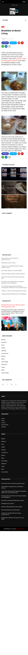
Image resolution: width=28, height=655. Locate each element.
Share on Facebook (5, 43)
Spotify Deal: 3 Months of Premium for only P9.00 (12, 518)
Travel (3, 367)
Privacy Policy (4, 424)
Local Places (4, 353)
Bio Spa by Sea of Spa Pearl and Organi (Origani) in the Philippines (12, 282)
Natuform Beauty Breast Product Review (13, 274)
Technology (4, 362)
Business (4, 342)
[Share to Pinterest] (9, 46)
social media (5, 373)
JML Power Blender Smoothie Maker (11, 270)
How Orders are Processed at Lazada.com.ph (9, 258)
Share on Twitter (14, 43)
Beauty (3, 339)
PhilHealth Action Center (8, 263)
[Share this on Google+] (22, 42)
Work (2, 370)
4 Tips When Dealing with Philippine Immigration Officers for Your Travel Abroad (14, 286)
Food (3, 26)
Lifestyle (3, 350)
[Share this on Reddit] (18, 42)
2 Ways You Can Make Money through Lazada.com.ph (12, 266)
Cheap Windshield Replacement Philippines (13, 294)
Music (3, 359)
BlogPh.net (20, 529)
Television (4, 364)
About (2, 420)
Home (2, 418)
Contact (3, 422)
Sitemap (3, 427)
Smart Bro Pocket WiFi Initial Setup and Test (12, 277)
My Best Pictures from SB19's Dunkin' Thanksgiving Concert (13, 306)
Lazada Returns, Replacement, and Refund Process (12, 487)
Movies (3, 356)
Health (3, 348)
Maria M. (4, 38)
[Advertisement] (14, 593)
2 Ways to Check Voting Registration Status (13, 291)
